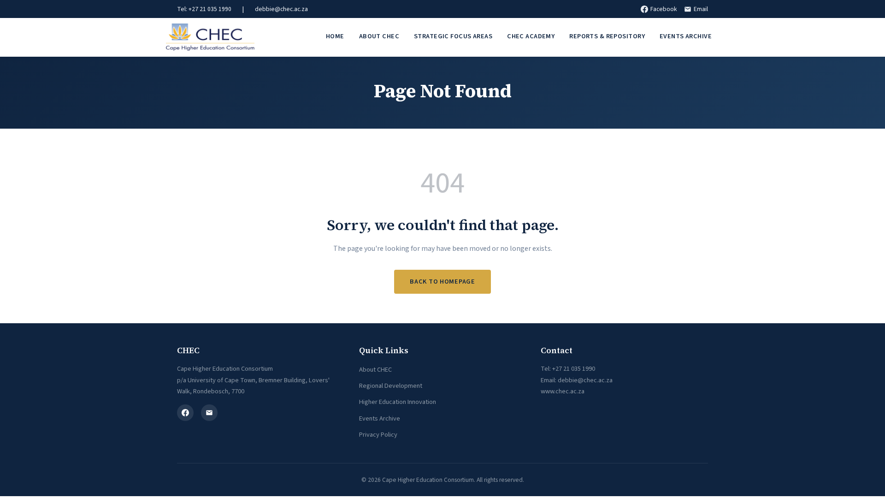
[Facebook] (185, 412)
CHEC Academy (531, 36)
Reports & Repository (607, 36)
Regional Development (390, 386)
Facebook (663, 9)
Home (335, 36)
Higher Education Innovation (397, 402)
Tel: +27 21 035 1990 (204, 9)
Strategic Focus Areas (453, 36)
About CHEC (379, 36)
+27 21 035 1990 (573, 369)
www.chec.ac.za (562, 391)
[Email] (209, 412)
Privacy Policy (378, 434)
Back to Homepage (442, 281)
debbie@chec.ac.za (281, 9)
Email (701, 9)
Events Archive (686, 36)
